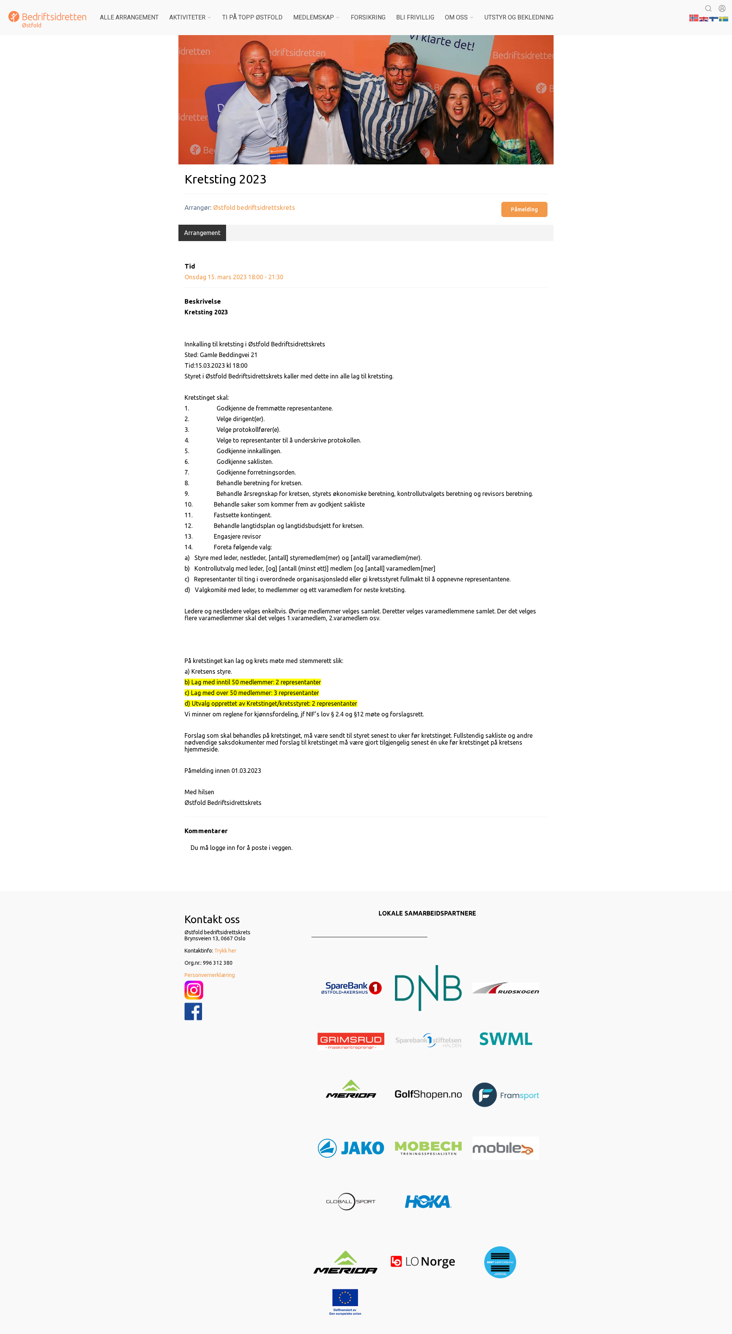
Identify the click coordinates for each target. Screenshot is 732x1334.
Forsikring (368, 17)
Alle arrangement (129, 17)
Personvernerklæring (210, 975)
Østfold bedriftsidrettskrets (254, 207)
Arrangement (202, 232)
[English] (704, 17)
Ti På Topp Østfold (252, 17)
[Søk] (708, 8)
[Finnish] (714, 17)
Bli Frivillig (415, 17)
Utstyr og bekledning (519, 17)
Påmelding (524, 209)
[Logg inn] (722, 8)
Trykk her (225, 951)
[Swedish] (724, 17)
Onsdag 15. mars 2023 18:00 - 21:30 (234, 277)
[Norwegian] (694, 17)
